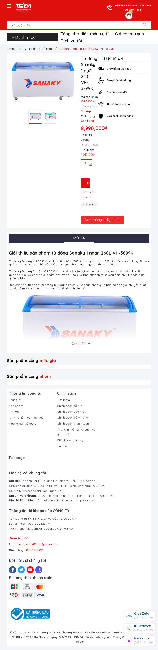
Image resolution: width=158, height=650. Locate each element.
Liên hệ (62, 446)
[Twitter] (21, 569)
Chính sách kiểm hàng (72, 417)
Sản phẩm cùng (31, 360)
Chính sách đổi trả (69, 406)
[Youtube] (30, 569)
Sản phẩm (16, 406)
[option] (43, 81)
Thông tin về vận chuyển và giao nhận (76, 432)
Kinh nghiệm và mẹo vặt (26, 417)
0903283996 (34, 550)
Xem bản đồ (19, 538)
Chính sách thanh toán (73, 423)
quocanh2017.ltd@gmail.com (39, 544)
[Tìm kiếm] (144, 25)
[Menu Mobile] (9, 5)
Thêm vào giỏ (87, 183)
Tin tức (14, 411)
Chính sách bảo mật (71, 411)
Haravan (79, 641)
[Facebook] (12, 569)
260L (86, 163)
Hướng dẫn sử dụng (22, 423)
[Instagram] (38, 569)
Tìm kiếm (63, 400)
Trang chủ (16, 400)
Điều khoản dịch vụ (70, 440)
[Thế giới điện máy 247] (23, 6)
